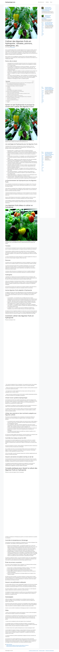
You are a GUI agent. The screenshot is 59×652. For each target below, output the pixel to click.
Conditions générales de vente (33, 650)
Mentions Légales (42, 650)
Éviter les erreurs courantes (12, 98)
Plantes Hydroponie (9, 644)
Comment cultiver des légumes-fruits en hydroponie (15, 91)
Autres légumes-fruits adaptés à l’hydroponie (15, 90)
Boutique (47, 2)
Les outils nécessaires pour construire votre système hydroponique (49, 23)
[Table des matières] (33, 81)
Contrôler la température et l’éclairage (13, 97)
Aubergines (9, 89)
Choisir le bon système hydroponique (13, 92)
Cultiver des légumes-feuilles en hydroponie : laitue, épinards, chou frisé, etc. (17, 645)
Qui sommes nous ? (41, 2)
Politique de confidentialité (49, 650)
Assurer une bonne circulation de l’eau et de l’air (15, 95)
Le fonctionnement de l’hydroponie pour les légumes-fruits (17, 84)
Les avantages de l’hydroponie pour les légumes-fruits (16, 83)
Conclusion (8, 100)
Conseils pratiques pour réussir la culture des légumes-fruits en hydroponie (18, 96)
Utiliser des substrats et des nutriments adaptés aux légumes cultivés (19, 93)
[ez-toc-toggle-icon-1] (32, 81)
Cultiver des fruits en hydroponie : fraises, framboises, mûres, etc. (15, 646)
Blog (51, 2)
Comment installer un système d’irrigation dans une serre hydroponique (49, 88)
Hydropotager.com (10, 2)
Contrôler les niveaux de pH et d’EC (13, 94)
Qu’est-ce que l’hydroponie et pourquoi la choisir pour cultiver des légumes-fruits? (19, 82)
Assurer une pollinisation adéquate (13, 99)
